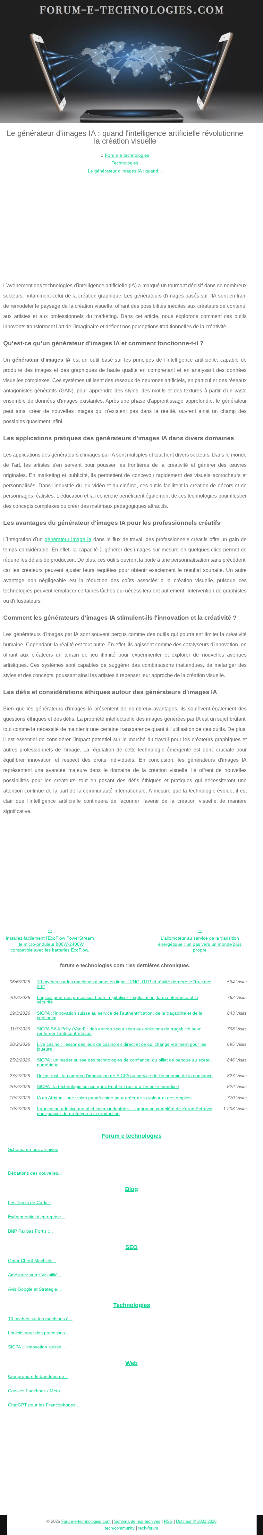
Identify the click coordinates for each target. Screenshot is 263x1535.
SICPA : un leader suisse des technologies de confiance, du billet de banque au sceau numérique (124, 1062)
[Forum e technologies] (131, 61)
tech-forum (148, 1528)
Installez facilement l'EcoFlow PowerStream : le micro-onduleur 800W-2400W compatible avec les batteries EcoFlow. (50, 943)
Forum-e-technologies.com (86, 1521)
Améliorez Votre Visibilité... (35, 1274)
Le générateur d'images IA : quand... (125, 170)
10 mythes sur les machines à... (40, 1318)
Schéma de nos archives (33, 1149)
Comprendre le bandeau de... (38, 1376)
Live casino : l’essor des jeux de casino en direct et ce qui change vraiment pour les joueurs (121, 1046)
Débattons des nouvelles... (35, 1173)
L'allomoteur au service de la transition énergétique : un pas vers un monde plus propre (200, 943)
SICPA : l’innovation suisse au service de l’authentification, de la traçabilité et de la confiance (119, 1015)
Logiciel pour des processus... (38, 1332)
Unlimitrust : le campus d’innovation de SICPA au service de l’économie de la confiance (125, 1075)
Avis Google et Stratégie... (34, 1289)
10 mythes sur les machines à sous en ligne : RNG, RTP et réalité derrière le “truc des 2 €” (124, 984)
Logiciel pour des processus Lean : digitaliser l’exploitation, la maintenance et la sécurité (117, 999)
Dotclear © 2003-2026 (196, 1521)
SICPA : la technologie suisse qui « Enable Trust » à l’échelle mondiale (108, 1086)
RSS (168, 1521)
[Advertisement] (125, 223)
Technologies (125, 162)
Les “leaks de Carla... (29, 1202)
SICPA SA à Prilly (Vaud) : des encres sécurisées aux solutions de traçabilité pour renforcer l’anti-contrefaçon (119, 1031)
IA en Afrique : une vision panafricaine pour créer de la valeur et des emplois (114, 1097)
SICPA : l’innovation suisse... (36, 1346)
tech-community (120, 1528)
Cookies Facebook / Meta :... (37, 1390)
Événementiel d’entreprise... (36, 1216)
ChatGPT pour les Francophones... (43, 1404)
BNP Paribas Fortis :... (30, 1231)
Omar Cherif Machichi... (32, 1260)
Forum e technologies (127, 155)
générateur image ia (68, 539)
